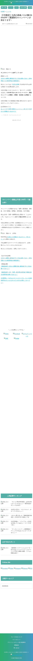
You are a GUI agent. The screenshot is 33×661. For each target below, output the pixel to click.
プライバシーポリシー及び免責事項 (16, 642)
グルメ (16, 7)
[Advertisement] (16, 45)
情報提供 (16, 645)
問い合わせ (16, 648)
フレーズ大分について (16, 637)
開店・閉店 (4, 7)
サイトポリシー (16, 639)
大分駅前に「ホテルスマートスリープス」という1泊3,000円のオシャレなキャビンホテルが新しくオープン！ (16, 280)
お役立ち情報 (23, 7)
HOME (3, 11)
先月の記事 (15, 84)
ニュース (11, 7)
